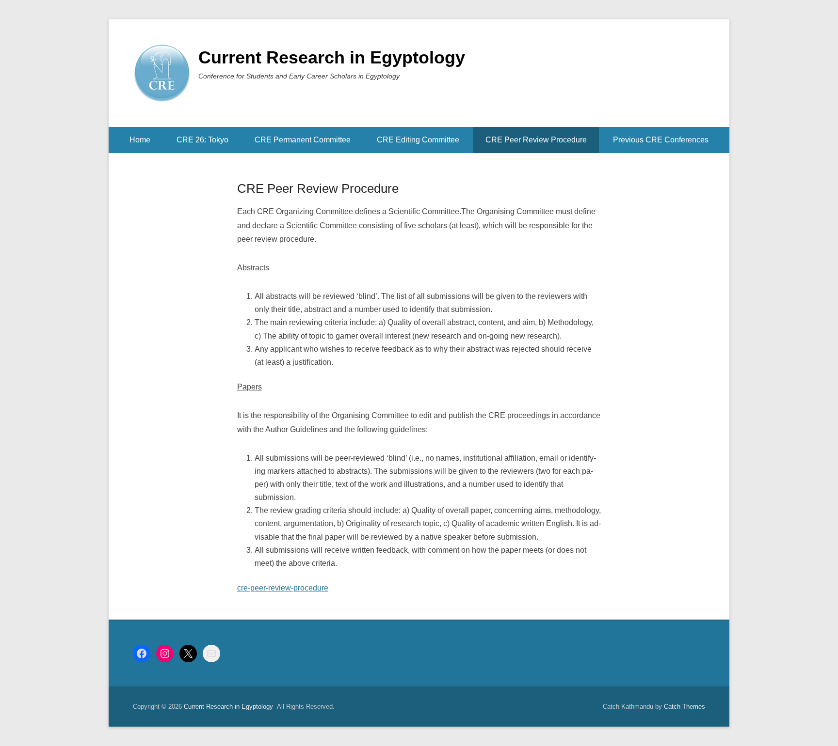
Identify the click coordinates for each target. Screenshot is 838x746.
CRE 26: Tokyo (202, 140)
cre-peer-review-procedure (282, 588)
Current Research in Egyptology (331, 57)
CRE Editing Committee (418, 140)
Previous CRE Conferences (661, 140)
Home (139, 140)
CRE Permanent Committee (303, 140)
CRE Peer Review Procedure (536, 140)
